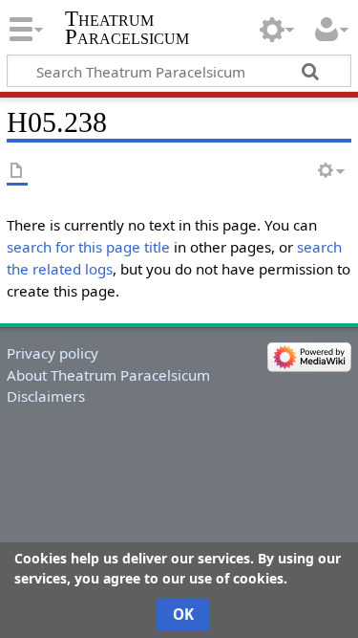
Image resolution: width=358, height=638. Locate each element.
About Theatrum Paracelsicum (108, 375)
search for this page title (88, 246)
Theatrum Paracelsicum (127, 28)
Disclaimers (46, 396)
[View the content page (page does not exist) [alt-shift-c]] (17, 172)
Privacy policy (52, 353)
